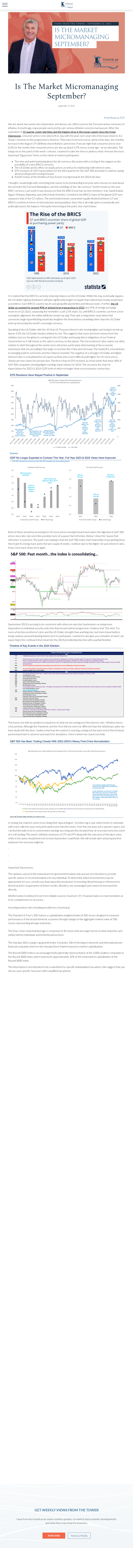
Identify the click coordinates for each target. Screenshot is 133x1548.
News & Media (79, 1535)
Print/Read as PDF (114, 117)
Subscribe (54, 1535)
